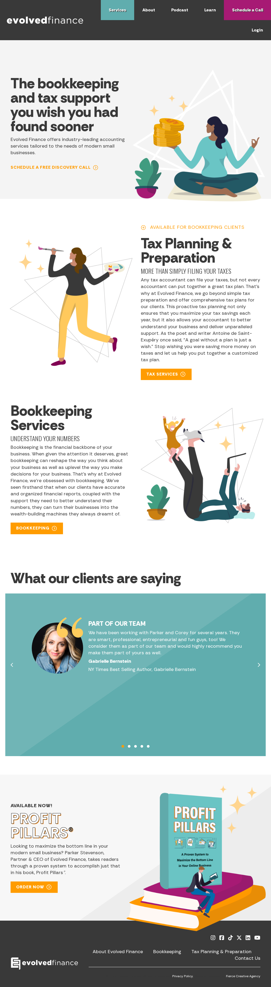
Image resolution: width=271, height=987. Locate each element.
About (148, 10)
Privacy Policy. (182, 976)
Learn (210, 10)
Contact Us (247, 958)
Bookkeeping (167, 951)
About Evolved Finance (118, 951)
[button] (55, 167)
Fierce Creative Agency (243, 976)
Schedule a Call (247, 10)
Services (117, 10)
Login (257, 30)
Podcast (179, 10)
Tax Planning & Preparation (221, 951)
